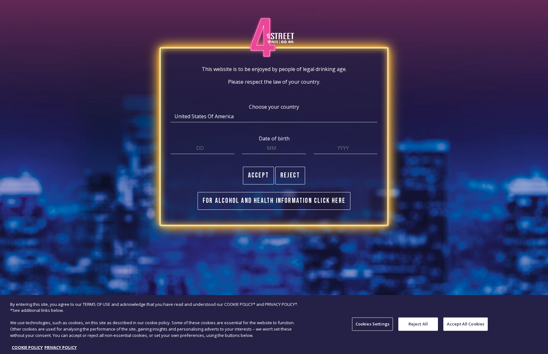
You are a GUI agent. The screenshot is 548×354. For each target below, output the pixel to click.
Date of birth (274, 138)
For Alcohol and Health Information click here (274, 200)
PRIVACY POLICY (60, 347)
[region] (274, 324)
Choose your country (274, 106)
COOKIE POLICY (27, 347)
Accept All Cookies (465, 324)
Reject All (418, 324)
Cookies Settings (372, 324)
